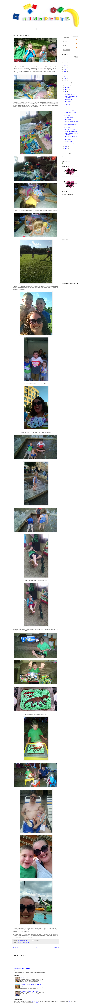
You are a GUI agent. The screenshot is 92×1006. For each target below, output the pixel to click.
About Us (25, 29)
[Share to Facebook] (37, 940)
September (67, 87)
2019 (65, 73)
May (66, 146)
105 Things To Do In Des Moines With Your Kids (30, 984)
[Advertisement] (70, 260)
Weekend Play (68, 119)
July (66, 91)
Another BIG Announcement (70, 124)
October (66, 85)
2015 (65, 80)
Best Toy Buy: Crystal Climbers (22, 968)
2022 (65, 67)
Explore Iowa (19, 942)
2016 (65, 78)
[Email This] (32, 940)
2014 (65, 156)
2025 (65, 62)
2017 (65, 76)
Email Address (70, 37)
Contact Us (40, 29)
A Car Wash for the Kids (25, 977)
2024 (65, 63)
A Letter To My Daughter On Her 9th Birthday (30, 991)
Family (23, 942)
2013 (65, 157)
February (67, 151)
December (67, 82)
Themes (27, 942)
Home (14, 29)
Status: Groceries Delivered (70, 110)
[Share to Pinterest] (38, 940)
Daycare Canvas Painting (70, 106)
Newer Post (15, 947)
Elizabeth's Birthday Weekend (71, 131)
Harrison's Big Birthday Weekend (69, 104)
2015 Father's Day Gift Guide (71, 129)
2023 (65, 65)
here (29, 630)
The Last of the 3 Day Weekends (69, 143)
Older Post (56, 947)
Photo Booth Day (68, 141)
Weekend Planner (68, 101)
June (66, 93)
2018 (65, 74)
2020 (65, 71)
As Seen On (32, 29)
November (67, 83)
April (66, 148)
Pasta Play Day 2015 (69, 99)
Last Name (70, 45)
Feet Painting (67, 126)
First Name (70, 41)
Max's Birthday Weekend (70, 94)
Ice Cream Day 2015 (69, 117)
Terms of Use (34, 1001)
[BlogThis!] (34, 940)
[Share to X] (35, 940)
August (66, 89)
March (66, 150)
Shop (19, 29)
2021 (65, 69)
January (66, 153)
